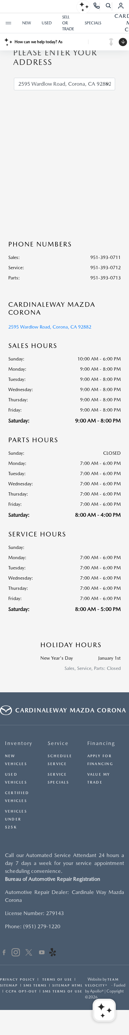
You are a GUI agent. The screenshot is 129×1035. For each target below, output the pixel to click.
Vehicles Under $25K (16, 819)
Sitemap (9, 985)
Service (58, 743)
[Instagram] (16, 953)
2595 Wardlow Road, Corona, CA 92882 (49, 327)
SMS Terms (35, 985)
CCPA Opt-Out (21, 991)
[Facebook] (4, 953)
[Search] (108, 6)
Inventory (18, 743)
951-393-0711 (105, 257)
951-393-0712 (105, 267)
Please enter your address (55, 57)
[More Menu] (8, 23)
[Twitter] (28, 953)
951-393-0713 (105, 277)
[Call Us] (97, 7)
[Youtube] (42, 953)
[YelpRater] (52, 953)
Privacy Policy (17, 979)
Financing (101, 743)
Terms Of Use (56, 979)
